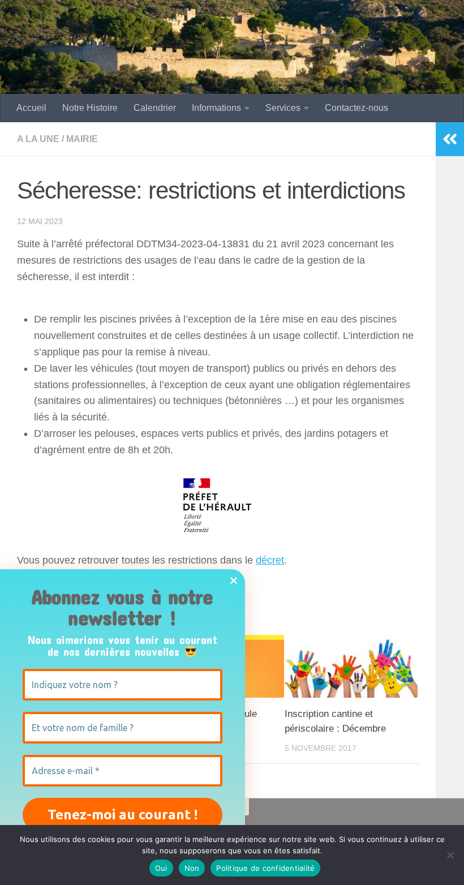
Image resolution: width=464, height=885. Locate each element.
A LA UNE (38, 139)
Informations (216, 108)
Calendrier (155, 108)
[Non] (450, 855)
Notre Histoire (90, 108)
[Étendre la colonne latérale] (450, 139)
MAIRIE (82, 139)
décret (270, 560)
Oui (161, 868)
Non (192, 868)
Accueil (31, 108)
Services (282, 108)
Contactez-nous (356, 108)
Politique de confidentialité (265, 868)
